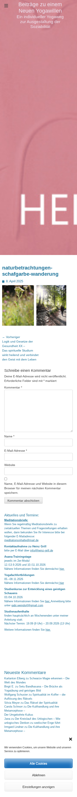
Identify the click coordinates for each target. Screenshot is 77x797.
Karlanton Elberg (14, 678)
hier (61, 583)
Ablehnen (38, 775)
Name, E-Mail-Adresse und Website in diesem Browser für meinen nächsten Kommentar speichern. (35, 488)
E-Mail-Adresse (15, 450)
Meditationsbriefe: (16, 520)
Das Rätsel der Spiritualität (41, 702)
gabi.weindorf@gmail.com (27, 605)
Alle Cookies (38, 763)
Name (9, 436)
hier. (62, 568)
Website (9, 465)
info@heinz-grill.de (41, 550)
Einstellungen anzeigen (38, 787)
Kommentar (13, 387)
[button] (70, 739)
